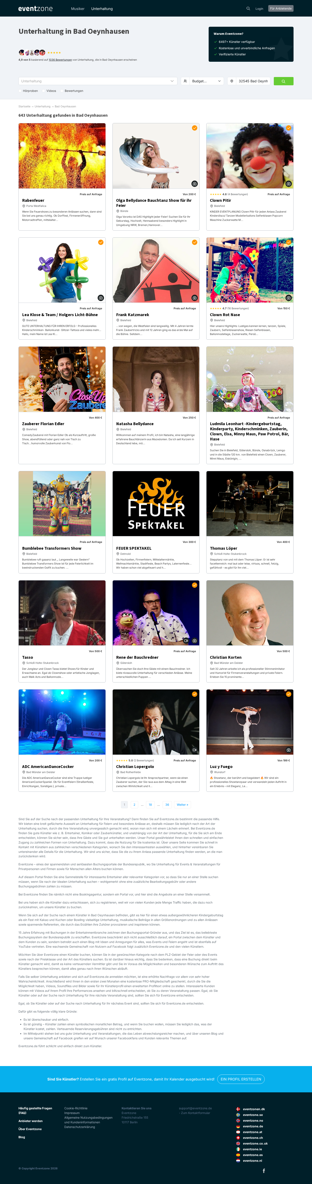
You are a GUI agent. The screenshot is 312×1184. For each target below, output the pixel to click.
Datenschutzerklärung (79, 1127)
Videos (51, 90)
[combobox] (253, 81)
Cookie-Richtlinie (75, 1108)
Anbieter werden (30, 1121)
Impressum (72, 1113)
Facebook (264, 1170)
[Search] (248, 8)
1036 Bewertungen (60, 59)
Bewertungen (74, 90)
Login (259, 8)
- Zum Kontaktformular (194, 1113)
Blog (21, 1137)
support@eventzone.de (195, 1108)
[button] (97, 81)
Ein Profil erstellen (241, 1079)
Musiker (77, 9)
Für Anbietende (281, 8)
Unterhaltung (102, 9)
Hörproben (30, 90)
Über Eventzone (30, 1129)
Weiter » (182, 804)
